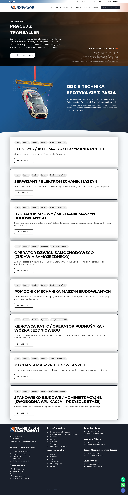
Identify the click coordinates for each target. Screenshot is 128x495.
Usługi (76, 8)
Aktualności (85, 1)
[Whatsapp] (123, 485)
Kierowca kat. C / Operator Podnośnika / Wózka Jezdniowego (99, 58)
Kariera (94, 1)
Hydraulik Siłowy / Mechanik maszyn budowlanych (103, 55)
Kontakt (116, 1)
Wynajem (55, 8)
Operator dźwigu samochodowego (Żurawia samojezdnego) (100, 56)
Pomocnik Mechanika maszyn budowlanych (105, 57)
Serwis (85, 8)
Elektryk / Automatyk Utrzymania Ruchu (106, 52)
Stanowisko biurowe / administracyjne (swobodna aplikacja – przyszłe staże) (95, 61)
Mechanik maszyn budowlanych (108, 60)
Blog (109, 1)
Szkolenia (95, 8)
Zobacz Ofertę (24, 160)
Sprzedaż (66, 8)
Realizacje (102, 1)
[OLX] (14, 2)
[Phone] (123, 479)
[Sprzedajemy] (9, 2)
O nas (77, 1)
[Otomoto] (12, 2)
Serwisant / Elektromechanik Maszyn (107, 53)
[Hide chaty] (123, 490)
